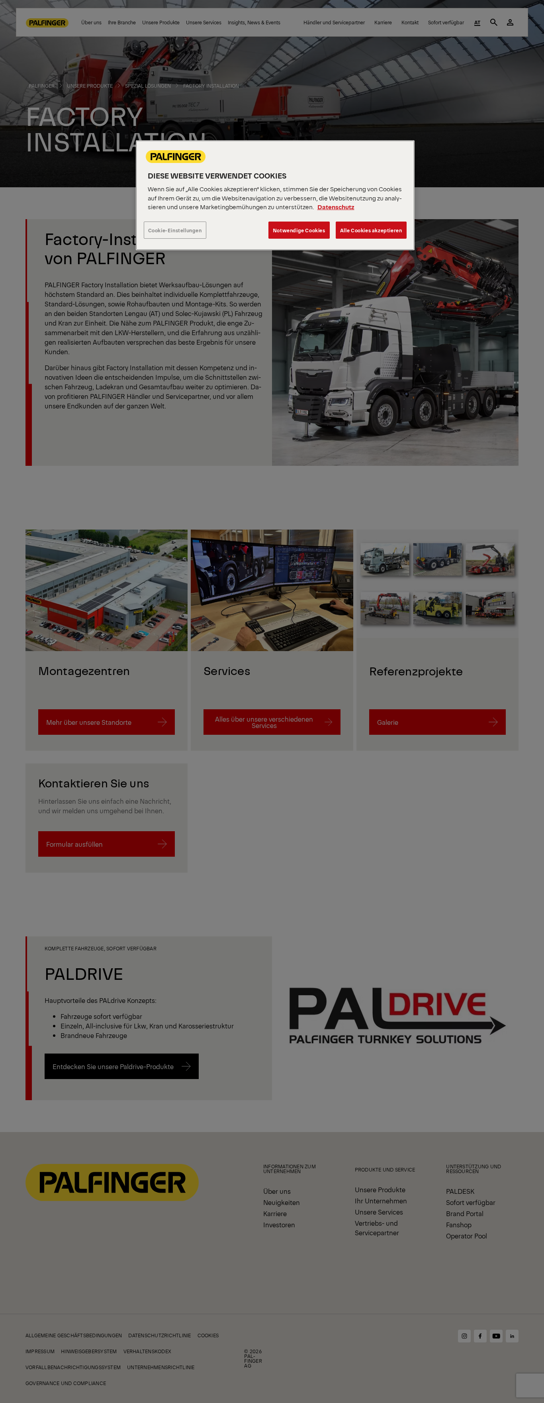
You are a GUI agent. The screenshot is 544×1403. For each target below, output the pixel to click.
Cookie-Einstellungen (175, 230)
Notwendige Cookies (299, 230)
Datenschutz (335, 206)
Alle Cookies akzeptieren (371, 230)
